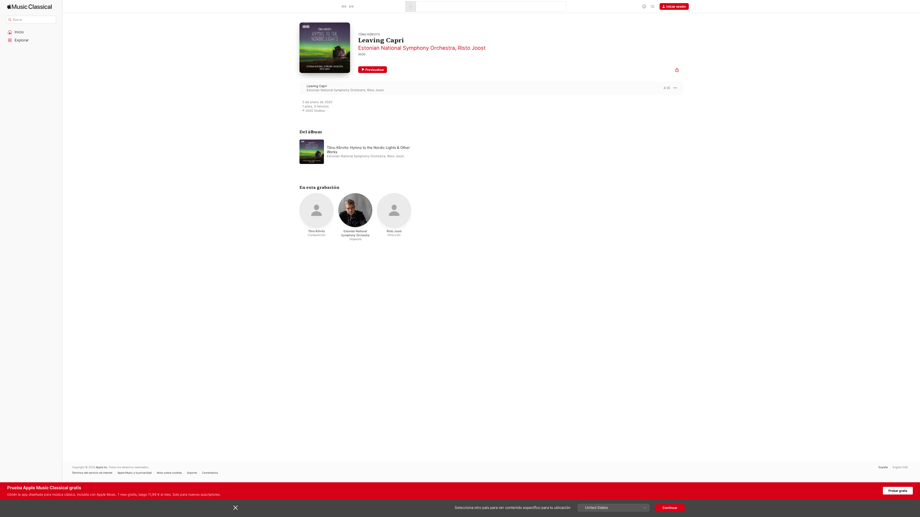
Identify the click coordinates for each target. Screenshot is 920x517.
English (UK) (900, 467)
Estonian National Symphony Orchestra (406, 48)
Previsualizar (374, 70)
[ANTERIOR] (344, 6)
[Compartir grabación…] (676, 70)
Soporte (192, 473)
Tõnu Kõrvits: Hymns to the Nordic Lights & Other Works (368, 149)
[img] (29, 6)
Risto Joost (472, 48)
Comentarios (210, 473)
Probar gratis (897, 491)
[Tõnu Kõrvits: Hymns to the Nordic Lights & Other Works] (359, 152)
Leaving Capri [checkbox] (317, 86)
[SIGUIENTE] (351, 6)
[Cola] (652, 6)
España (883, 467)
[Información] (644, 6)
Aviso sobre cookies (169, 473)
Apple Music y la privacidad (134, 473)
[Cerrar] (235, 508)
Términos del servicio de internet (92, 473)
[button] (31, 32)
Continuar (669, 508)
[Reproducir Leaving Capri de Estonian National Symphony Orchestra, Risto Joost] (295, 88)
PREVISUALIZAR (661, 87)
